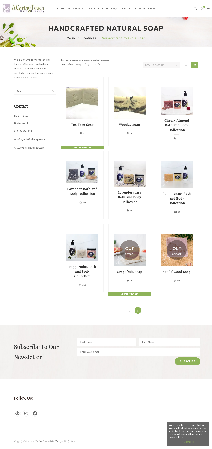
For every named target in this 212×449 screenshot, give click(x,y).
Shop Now (74, 8)
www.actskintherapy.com (30, 147)
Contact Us (128, 8)
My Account (147, 8)
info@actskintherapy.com (30, 139)
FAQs (114, 8)
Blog (105, 8)
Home (60, 8)
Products (88, 38)
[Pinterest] (17, 413)
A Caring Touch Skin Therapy (48, 441)
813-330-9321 (25, 131)
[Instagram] (26, 413)
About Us (93, 8)
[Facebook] (35, 413)
